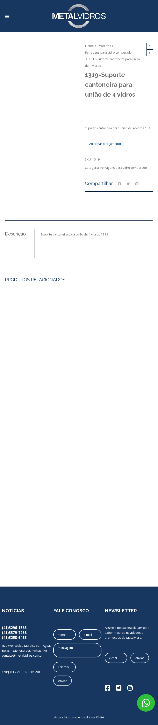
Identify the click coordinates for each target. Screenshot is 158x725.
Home (89, 46)
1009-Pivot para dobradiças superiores (79, 539)
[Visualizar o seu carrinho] (151, 14)
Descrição (15, 234)
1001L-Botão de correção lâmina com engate (79, 569)
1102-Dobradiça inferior (79, 508)
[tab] (20, 234)
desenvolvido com (65, 717)
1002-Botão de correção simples (79, 478)
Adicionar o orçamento (105, 144)
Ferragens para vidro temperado (108, 52)
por (79, 717)
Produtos (104, 46)
